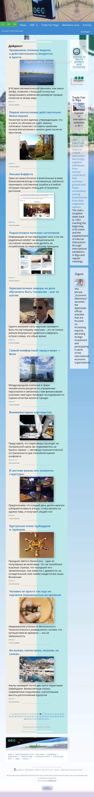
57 (48, 719)
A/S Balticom (52, 781)
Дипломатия (13, 460)
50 (30, 719)
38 (40, 716)
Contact (85, 31)
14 (35, 714)
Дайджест (12, 102)
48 (25, 719)
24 (60, 714)
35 (33, 716)
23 (58, 714)
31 (23, 716)
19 (48, 714)
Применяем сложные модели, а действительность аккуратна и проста (31, 53)
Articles (87, 25)
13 (33, 714)
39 (43, 716)
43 (53, 716)
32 (25, 716)
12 (30, 714)
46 (61, 716)
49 (27, 719)
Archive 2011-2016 (42, 756)
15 (38, 714)
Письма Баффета (21, 174)
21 (53, 714)
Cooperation (51, 754)
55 (42, 719)
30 (20, 716)
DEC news (40, 754)
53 (37, 719)
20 (50, 714)
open (84, 46)
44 (56, 716)
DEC (34, 25)
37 (38, 716)
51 (32, 719)
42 (51, 716)
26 (10, 716)
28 (15, 716)
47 (63, 716)
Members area (70, 25)
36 (35, 716)
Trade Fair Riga (49, 25)
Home (10, 754)
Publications (12, 756)
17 (43, 714)
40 (45, 716)
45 (58, 716)
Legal (17, 759)
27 (13, 716)
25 (63, 714)
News (23, 25)
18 (45, 714)
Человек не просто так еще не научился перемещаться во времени (35, 593)
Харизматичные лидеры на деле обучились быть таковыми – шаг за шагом (34, 291)
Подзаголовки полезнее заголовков (34, 233)
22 (55, 714)
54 (40, 719)
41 (48, 716)
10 (25, 714)
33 (28, 716)
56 (45, 719)
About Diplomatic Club (24, 754)
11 (28, 714)
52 (35, 719)
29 (18, 716)
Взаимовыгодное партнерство (30, 412)
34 (30, 716)
